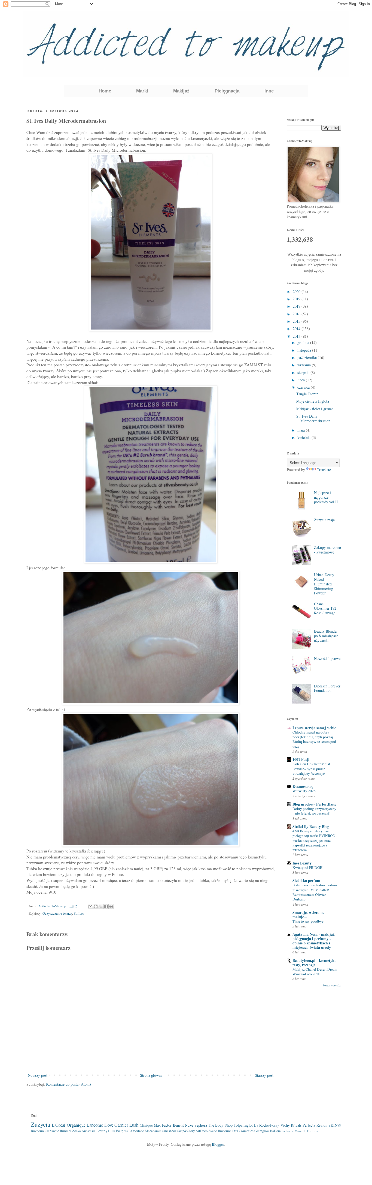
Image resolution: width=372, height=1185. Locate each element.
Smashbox (169, 1131)
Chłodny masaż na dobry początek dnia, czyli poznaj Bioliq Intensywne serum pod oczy (314, 739)
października (307, 357)
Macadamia (153, 1131)
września (304, 364)
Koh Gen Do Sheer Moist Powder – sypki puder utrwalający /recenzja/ (311, 768)
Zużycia (40, 1124)
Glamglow (261, 1131)
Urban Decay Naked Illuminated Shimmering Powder (324, 584)
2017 (297, 306)
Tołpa (238, 1125)
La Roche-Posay (266, 1125)
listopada (304, 350)
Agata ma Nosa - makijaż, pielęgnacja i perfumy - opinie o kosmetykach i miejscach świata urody (314, 940)
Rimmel (65, 1131)
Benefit (178, 1125)
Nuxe (189, 1125)
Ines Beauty (302, 863)
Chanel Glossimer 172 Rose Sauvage (325, 608)
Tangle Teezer (307, 393)
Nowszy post (37, 1075)
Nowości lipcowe (327, 658)
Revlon (321, 1125)
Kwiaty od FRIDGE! (307, 867)
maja (301, 430)
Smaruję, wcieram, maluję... (308, 914)
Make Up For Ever (306, 1131)
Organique (76, 1125)
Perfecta (309, 1125)
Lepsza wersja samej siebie (314, 728)
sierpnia (303, 372)
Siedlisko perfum (306, 880)
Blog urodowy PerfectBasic (314, 804)
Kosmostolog (302, 786)
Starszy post (264, 1075)
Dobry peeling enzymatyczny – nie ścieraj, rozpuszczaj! (314, 811)
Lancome (95, 1125)
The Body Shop (220, 1125)
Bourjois (122, 1131)
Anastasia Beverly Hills (98, 1131)
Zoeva (76, 1131)
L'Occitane (136, 1131)
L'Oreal (58, 1125)
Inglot (248, 1125)
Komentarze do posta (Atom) (68, 1084)
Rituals (296, 1125)
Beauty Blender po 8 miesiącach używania (326, 636)
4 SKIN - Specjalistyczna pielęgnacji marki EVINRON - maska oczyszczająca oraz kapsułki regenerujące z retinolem (314, 840)
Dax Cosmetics (243, 1131)
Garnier (121, 1125)
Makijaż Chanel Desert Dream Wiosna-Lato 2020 (314, 971)
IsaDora (275, 1131)
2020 (297, 291)
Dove (108, 1125)
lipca (301, 379)
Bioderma (224, 1131)
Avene (212, 1131)
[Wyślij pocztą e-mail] (90, 906)
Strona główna (151, 1075)
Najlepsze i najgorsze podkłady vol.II (326, 497)
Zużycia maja (324, 519)
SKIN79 (334, 1125)
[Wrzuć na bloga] (95, 906)
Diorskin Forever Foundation (327, 688)
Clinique (146, 1125)
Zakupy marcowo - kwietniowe (327, 550)
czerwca (304, 387)
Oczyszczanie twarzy (57, 913)
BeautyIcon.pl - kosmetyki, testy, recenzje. (314, 962)
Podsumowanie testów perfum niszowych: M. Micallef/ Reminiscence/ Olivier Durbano (314, 892)
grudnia (303, 342)
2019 (297, 298)
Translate (324, 469)
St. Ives (79, 913)
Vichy (285, 1125)
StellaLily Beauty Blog (310, 826)
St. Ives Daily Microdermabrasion (313, 418)
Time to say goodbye (308, 921)
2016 (297, 313)
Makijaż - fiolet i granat (314, 408)
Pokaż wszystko (332, 985)
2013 (297, 336)
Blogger (218, 1144)
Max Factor (163, 1125)
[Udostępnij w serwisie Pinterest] (111, 906)
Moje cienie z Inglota (312, 401)
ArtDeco (202, 1131)
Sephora (200, 1125)
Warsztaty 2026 (304, 790)
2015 (297, 321)
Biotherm (37, 1131)
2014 (297, 328)
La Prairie (288, 1131)
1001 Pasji (300, 759)
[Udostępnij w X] (100, 906)
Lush (133, 1125)
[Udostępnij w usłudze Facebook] (106, 906)
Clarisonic (52, 1131)
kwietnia (304, 437)
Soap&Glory (186, 1131)
